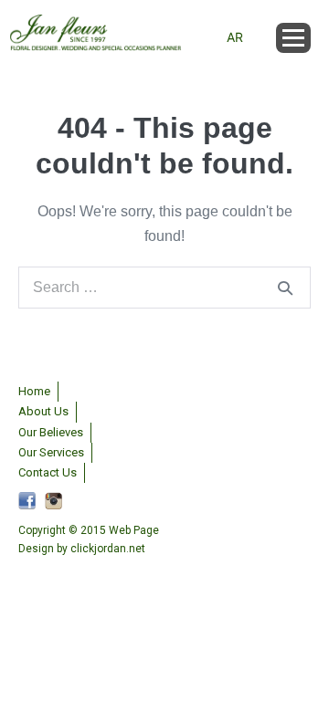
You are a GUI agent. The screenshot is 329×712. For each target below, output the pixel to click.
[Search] (285, 287)
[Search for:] (164, 287)
